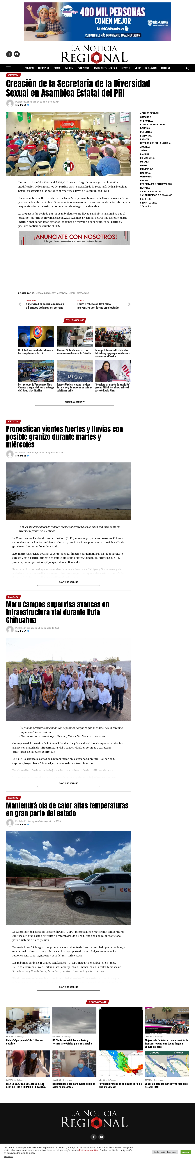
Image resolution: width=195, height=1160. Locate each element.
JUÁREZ (144, 150)
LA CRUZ (144, 154)
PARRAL (144, 180)
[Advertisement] (74, 267)
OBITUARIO (146, 176)
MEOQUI (144, 162)
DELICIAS (145, 128)
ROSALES (145, 188)
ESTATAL (57, 68)
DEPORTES (125, 68)
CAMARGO (145, 117)
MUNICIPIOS (43, 68)
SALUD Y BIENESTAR (97, 76)
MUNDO (138, 68)
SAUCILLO (145, 199)
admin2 (22, 105)
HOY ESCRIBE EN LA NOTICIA (105, 68)
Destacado (83, 293)
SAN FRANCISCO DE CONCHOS (156, 195)
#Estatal (63, 293)
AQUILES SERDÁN (149, 113)
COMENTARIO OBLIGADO (153, 124)
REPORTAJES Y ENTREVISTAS (156, 184)
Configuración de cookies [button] (165, 1152)
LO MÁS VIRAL (151, 68)
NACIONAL (69, 68)
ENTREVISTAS (83, 68)
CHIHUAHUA (146, 121)
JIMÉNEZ (145, 147)
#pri (73, 293)
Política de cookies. (89, 1150)
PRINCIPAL (29, 68)
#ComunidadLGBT (46, 293)
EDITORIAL (165, 68)
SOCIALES (145, 206)
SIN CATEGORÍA (148, 203)
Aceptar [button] (185, 1152)
